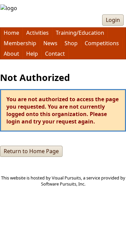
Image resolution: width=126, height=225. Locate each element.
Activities (37, 32)
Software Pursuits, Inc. (63, 184)
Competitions (102, 43)
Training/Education (80, 32)
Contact (55, 53)
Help (32, 53)
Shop (71, 43)
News (50, 43)
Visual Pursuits (66, 178)
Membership (20, 43)
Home (11, 32)
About (11, 53)
